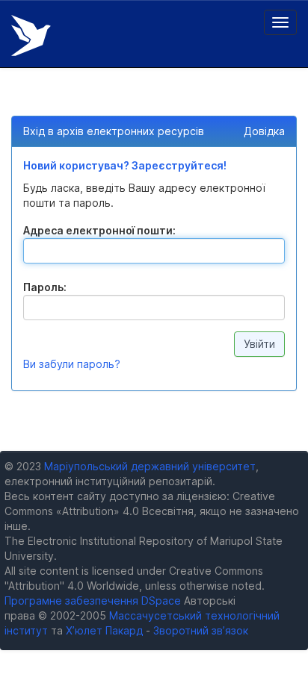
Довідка (264, 131)
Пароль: (45, 287)
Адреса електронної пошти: (99, 230)
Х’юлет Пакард (104, 630)
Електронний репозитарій (31, 35)
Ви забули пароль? (71, 364)
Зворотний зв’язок (200, 630)
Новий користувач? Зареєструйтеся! (125, 165)
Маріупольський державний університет (150, 466)
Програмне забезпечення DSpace (92, 600)
